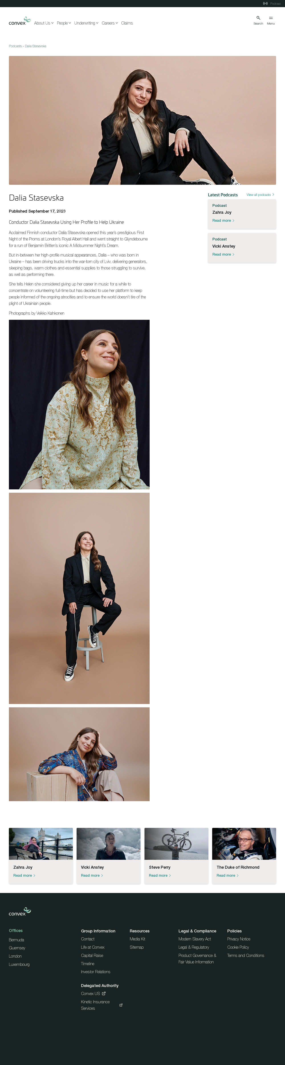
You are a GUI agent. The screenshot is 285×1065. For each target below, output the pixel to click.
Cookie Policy (238, 947)
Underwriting (84, 23)
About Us (42, 23)
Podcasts (15, 46)
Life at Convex (92, 947)
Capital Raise (92, 955)
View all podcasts (259, 195)
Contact (87, 939)
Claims (127, 23)
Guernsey (17, 948)
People (62, 23)
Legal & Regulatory (194, 947)
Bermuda (16, 940)
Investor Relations (95, 971)
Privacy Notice (238, 939)
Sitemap (137, 947)
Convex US (90, 993)
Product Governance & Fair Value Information (197, 958)
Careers (108, 23)
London (15, 956)
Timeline (87, 963)
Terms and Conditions (245, 955)
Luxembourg (19, 964)
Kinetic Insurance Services (95, 1005)
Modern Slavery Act (195, 939)
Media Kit (137, 939)
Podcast (275, 3)
